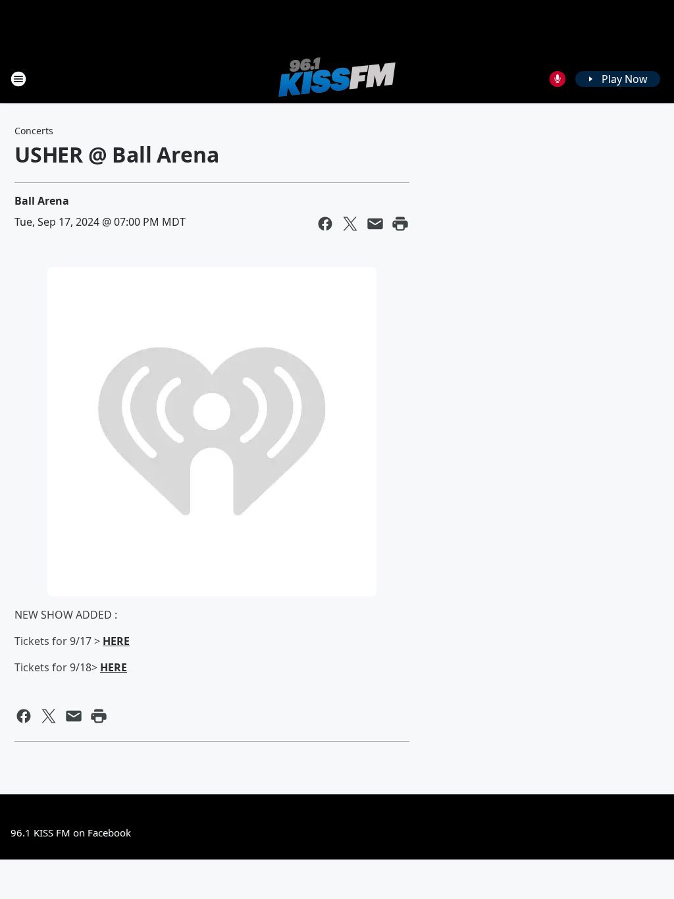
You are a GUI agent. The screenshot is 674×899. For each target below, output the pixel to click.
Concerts (33, 130)
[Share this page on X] (350, 224)
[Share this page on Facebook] (325, 224)
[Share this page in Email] (375, 224)
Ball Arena (41, 200)
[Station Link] (337, 78)
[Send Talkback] (557, 79)
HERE (116, 641)
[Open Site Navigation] (18, 79)
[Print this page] (400, 224)
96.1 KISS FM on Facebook (71, 832)
